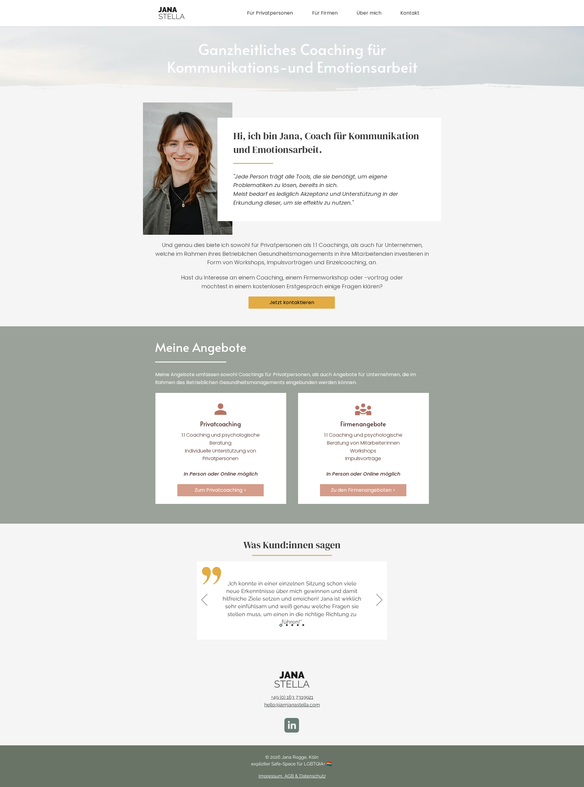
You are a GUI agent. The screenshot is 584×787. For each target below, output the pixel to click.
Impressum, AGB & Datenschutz (292, 776)
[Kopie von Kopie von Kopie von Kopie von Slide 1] (303, 625)
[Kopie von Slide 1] (281, 625)
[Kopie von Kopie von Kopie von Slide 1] (298, 625)
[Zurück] (204, 600)
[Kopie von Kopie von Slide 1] (287, 625)
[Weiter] (379, 600)
